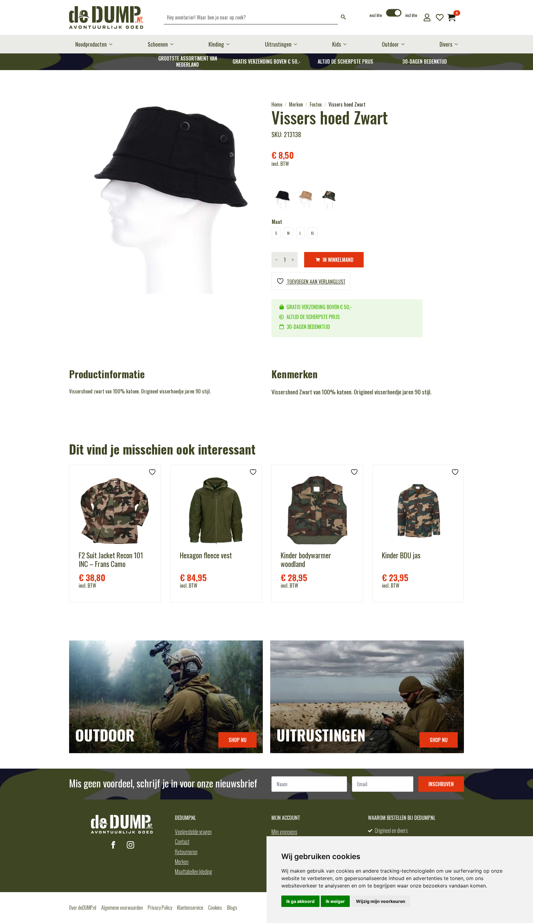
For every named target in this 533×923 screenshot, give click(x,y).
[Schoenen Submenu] (174, 44)
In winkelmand (338, 259)
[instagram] (130, 845)
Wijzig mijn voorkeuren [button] (380, 901)
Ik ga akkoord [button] (300, 901)
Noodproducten (91, 44)
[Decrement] (276, 260)
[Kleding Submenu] (230, 44)
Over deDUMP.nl (82, 907)
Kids (336, 44)
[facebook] (113, 845)
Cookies (215, 907)
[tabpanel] (165, 197)
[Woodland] (328, 199)
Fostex (316, 104)
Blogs (232, 907)
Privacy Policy (160, 907)
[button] (343, 17)
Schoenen (158, 44)
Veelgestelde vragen (193, 832)
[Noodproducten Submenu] (112, 44)
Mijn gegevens (284, 832)
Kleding (216, 44)
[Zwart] (281, 199)
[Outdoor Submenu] (405, 44)
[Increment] (292, 260)
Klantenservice (190, 907)
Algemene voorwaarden (122, 907)
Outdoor (390, 44)
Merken (296, 104)
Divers (446, 44)
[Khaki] (305, 199)
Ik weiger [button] (335, 901)
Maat (277, 221)
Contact (182, 841)
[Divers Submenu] (458, 44)
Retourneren (186, 852)
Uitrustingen (278, 44)
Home (276, 104)
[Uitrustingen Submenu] (297, 44)
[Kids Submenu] (347, 44)
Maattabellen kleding (193, 871)
